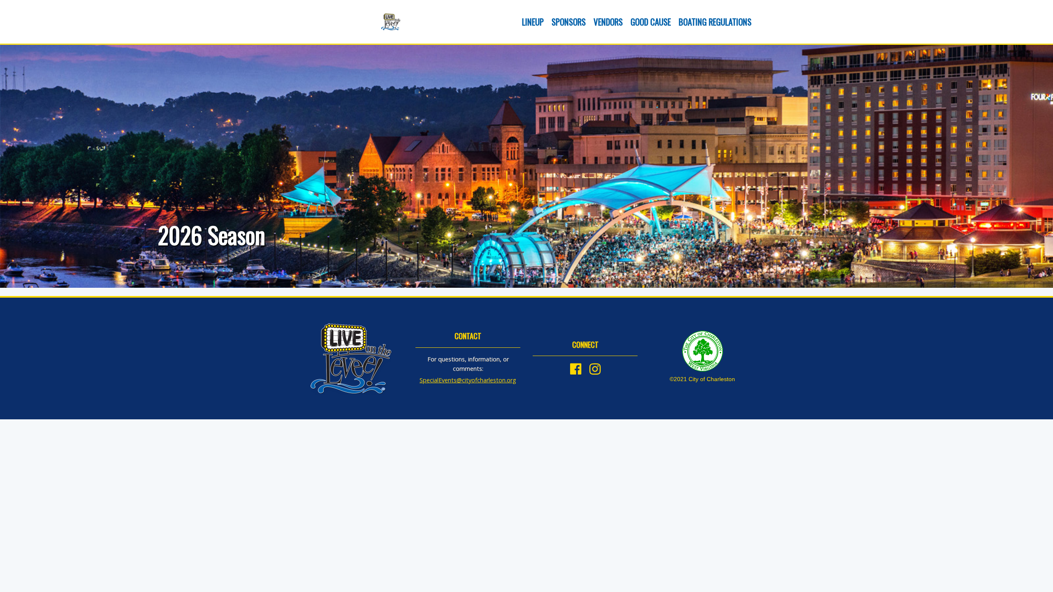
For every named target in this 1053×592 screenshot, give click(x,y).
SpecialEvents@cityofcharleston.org (468, 380)
